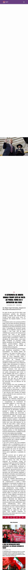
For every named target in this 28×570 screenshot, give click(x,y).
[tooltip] (5, 517)
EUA (14, 292)
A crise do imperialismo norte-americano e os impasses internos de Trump (13, 546)
